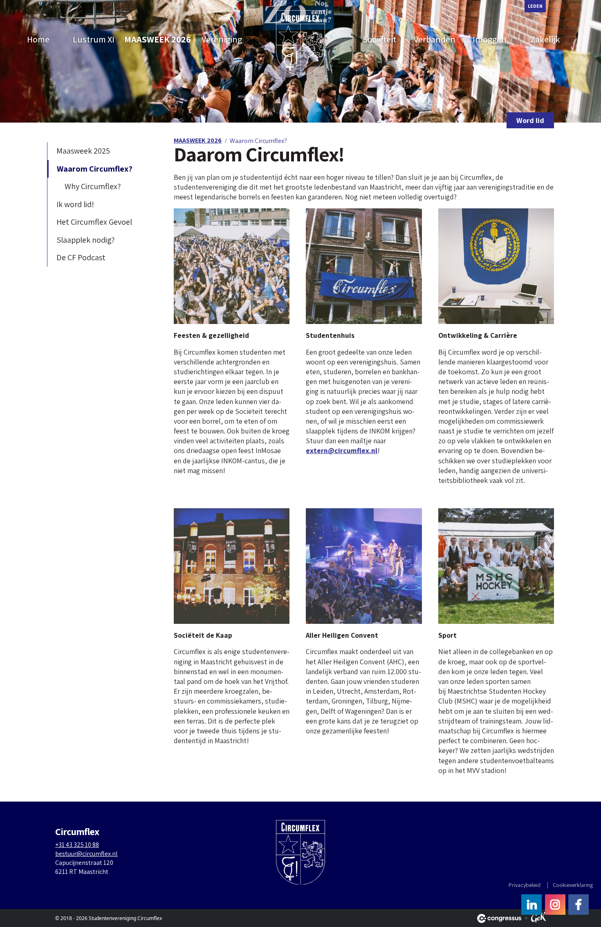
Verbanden (434, 39)
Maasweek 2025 (83, 150)
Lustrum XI (93, 39)
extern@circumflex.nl (341, 450)
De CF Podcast (80, 257)
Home (38, 39)
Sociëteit (379, 39)
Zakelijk (545, 39)
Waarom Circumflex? (94, 168)
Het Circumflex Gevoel (94, 222)
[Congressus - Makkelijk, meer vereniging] (499, 918)
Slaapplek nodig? (85, 240)
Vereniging (222, 39)
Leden (535, 5)
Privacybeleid (524, 885)
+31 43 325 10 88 (77, 844)
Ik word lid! (75, 204)
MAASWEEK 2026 (157, 39)
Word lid (530, 120)
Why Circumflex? (93, 186)
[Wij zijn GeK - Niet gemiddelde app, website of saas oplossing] (538, 918)
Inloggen (490, 39)
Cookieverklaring (573, 885)
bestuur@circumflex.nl (86, 853)
